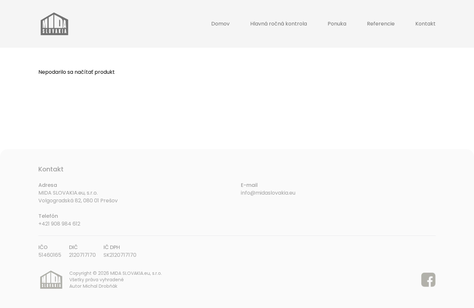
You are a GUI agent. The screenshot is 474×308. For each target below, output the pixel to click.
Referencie (381, 23)
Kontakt (425, 23)
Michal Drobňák (100, 286)
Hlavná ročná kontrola (278, 23)
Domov (220, 23)
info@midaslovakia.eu (268, 193)
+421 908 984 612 (59, 223)
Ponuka (337, 23)
